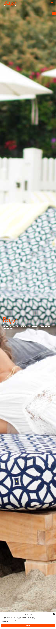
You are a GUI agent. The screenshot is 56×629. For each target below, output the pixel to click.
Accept (28, 625)
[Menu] (52, 3)
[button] (54, 13)
